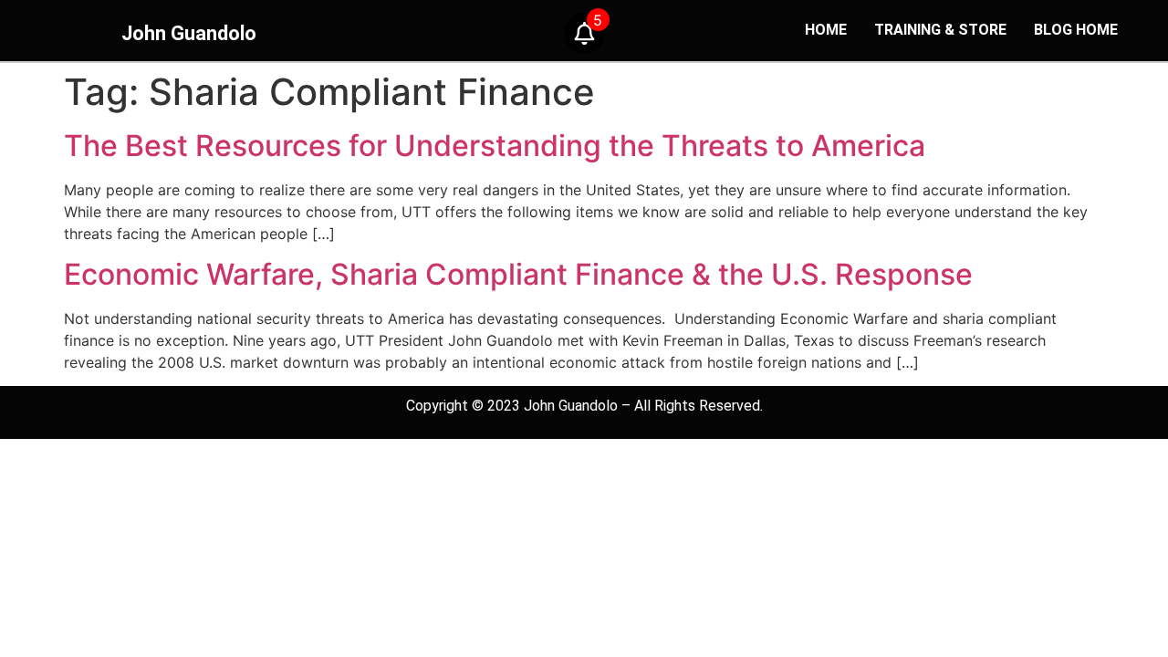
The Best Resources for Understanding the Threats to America (494, 145)
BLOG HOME (1076, 29)
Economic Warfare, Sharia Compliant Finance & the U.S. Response (518, 274)
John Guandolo (188, 33)
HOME (826, 29)
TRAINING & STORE (940, 29)
